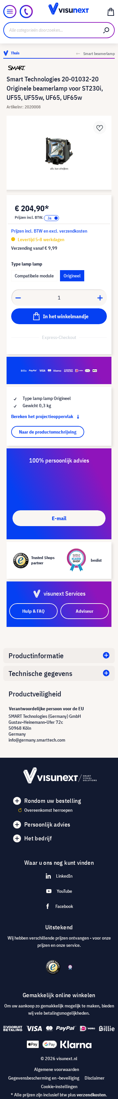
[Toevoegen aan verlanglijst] (99, 127)
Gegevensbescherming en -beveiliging (43, 1078)
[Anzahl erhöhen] (100, 297)
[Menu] (9, 11)
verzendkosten (91, 1095)
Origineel (72, 276)
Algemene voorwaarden (56, 1069)
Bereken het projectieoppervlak (42, 416)
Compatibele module (34, 276)
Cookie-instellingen (59, 1086)
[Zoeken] (106, 30)
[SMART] (59, 68)
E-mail (59, 518)
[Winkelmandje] (111, 11)
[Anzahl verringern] (18, 297)
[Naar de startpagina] (58, 11)
